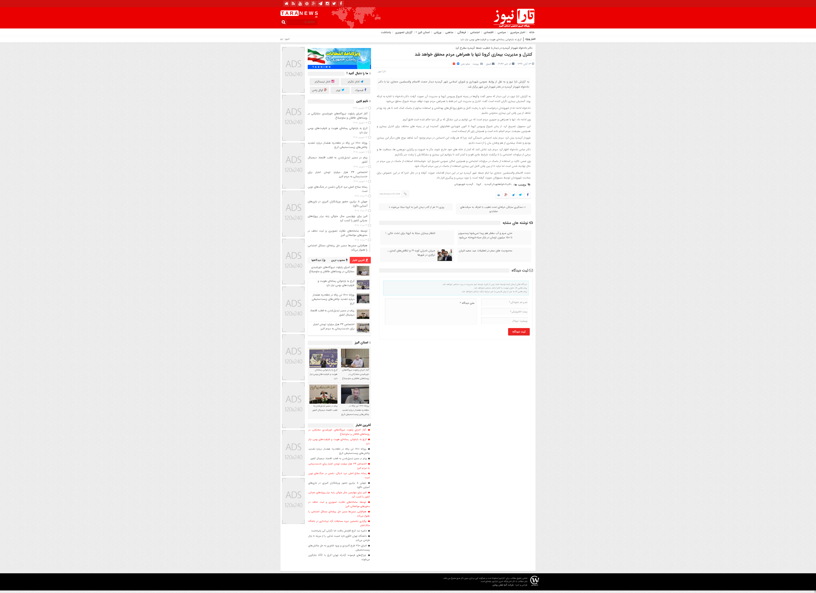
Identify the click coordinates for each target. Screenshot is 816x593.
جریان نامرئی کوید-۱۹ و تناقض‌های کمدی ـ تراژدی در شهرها (411, 253)
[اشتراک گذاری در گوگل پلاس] (505, 195)
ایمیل (488, 64)
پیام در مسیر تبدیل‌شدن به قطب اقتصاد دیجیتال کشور (332, 312)
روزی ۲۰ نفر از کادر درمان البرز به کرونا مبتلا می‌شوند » (416, 207)
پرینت (476, 64)
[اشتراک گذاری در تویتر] (520, 195)
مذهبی (449, 32)
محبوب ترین (338, 260)
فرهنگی (461, 32)
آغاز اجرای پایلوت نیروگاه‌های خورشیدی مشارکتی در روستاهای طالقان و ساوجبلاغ (331, 269)
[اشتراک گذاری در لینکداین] (499, 195)
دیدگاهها (317, 260)
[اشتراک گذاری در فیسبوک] (527, 195)
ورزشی (437, 32)
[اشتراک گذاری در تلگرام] (513, 195)
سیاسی (501, 32)
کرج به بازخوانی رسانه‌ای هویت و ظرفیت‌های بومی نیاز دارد (490, 39)
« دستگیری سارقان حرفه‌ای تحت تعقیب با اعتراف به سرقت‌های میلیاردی (493, 209)
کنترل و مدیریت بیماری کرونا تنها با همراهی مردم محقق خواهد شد (473, 54)
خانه (531, 32)
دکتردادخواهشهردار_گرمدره (497, 184)
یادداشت (386, 32)
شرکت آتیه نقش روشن (503, 585)
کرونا (478, 184)
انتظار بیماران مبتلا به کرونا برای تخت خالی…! (410, 233)
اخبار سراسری (517, 32)
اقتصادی (488, 32)
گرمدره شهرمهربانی (463, 184)
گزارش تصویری (403, 32)
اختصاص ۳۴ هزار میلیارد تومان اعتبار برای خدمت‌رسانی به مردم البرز (333, 326)
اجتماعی (475, 32)
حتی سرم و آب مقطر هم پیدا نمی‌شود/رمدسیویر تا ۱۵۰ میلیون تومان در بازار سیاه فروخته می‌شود (485, 235)
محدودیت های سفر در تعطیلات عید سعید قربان (485, 251)
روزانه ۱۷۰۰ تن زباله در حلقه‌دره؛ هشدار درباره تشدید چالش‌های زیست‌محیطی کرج (333, 299)
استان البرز (424, 32)
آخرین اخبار (359, 260)
